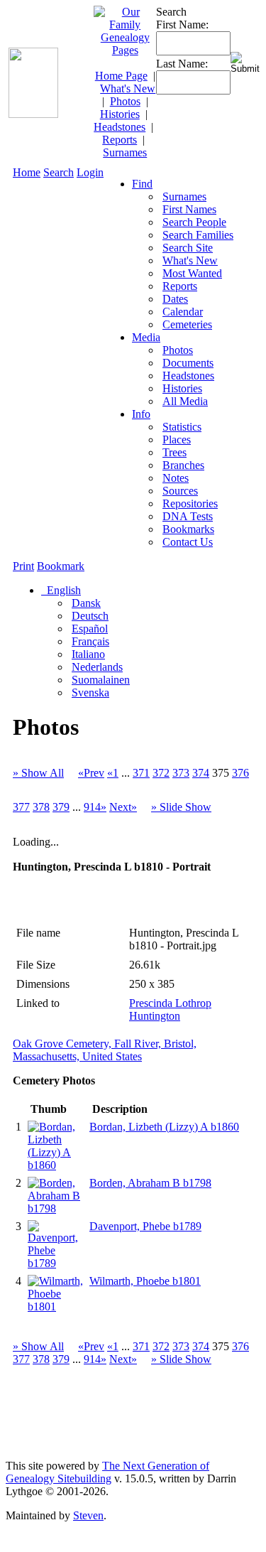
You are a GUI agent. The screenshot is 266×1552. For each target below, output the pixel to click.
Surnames (125, 152)
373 (180, 773)
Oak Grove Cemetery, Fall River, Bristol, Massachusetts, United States (104, 1050)
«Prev (91, 773)
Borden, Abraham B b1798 (150, 1183)
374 (200, 773)
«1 (112, 773)
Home (26, 172)
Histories (120, 114)
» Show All (38, 773)
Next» (123, 807)
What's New (127, 88)
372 (161, 773)
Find (142, 184)
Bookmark (60, 566)
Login (90, 172)
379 (61, 807)
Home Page (121, 76)
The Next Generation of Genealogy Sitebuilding (107, 1472)
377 (21, 807)
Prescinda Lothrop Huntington (170, 1009)
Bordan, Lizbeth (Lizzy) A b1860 (164, 1127)
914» (95, 807)
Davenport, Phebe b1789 (145, 1226)
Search (58, 172)
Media (146, 337)
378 (41, 807)
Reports (119, 140)
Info (141, 414)
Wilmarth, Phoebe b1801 (145, 1281)
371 (141, 773)
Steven (88, 1515)
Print (23, 566)
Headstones (119, 127)
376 (240, 773)
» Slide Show (181, 807)
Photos (125, 101)
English (62, 590)
